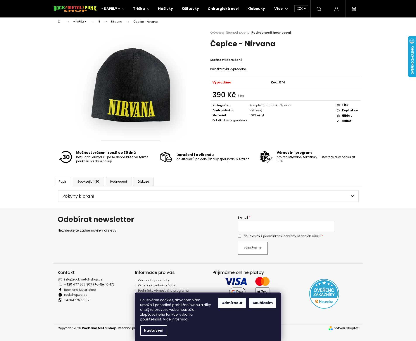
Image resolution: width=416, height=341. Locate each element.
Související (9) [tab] (88, 181)
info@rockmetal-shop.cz (83, 279)
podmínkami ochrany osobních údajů (292, 236)
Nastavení (154, 330)
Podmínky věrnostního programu (163, 290)
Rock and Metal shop (80, 289)
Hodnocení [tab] (118, 181)
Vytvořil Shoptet (346, 328)
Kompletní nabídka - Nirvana (270, 105)
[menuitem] (113, 8)
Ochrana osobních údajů (157, 285)
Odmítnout (232, 302)
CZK (300, 8)
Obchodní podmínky (154, 280)
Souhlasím (263, 302)
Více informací (175, 319)
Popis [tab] (63, 181)
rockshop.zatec (76, 295)
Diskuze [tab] (143, 181)
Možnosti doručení (226, 60)
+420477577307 (77, 300)
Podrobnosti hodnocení (271, 33)
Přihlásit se (253, 248)
